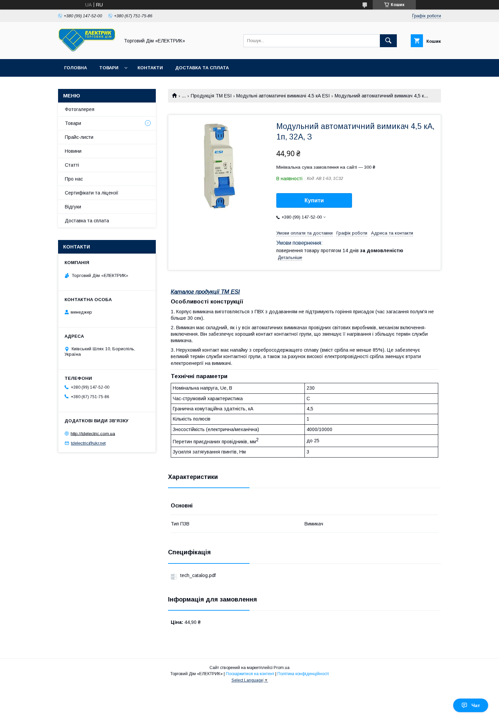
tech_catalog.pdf (198, 575)
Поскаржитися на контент (250, 673)
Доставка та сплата (202, 67)
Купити (314, 200)
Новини (73, 151)
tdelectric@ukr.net (88, 443)
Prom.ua (282, 667)
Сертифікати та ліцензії (91, 193)
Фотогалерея (79, 109)
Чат (476, 705)
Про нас (74, 179)
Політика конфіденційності (303, 673)
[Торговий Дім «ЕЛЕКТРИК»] (87, 50)
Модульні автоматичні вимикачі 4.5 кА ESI (283, 95)
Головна (75, 67)
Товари (108, 67)
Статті (72, 165)
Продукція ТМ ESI (211, 95)
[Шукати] (388, 40)
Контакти (150, 67)
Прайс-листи (79, 137)
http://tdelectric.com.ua (93, 433)
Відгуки (73, 206)
